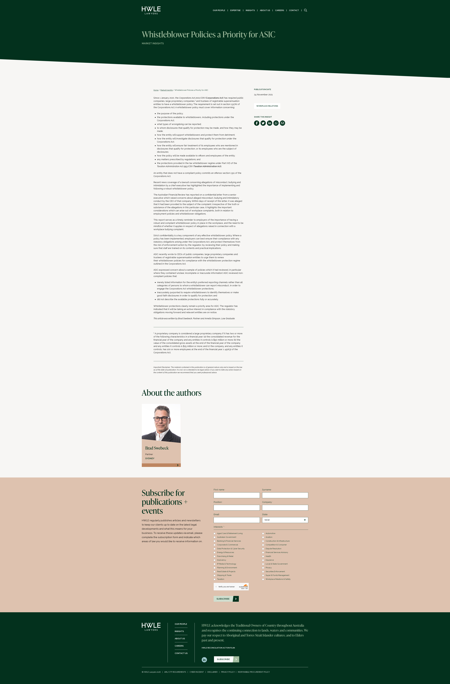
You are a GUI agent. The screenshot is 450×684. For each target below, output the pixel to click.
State (265, 514)
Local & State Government (277, 564)
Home (156, 90)
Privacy (269, 568)
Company (267, 502)
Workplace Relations (267, 106)
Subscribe (223, 659)
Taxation (220, 579)
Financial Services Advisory (277, 552)
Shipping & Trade (224, 575)
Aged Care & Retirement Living (230, 533)
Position (218, 502)
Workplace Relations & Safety (278, 579)
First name (219, 489)
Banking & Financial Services (229, 541)
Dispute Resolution (273, 549)
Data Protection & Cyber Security (231, 549)
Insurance (270, 560)
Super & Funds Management (277, 575)
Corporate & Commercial (227, 545)
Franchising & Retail (225, 556)
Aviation (269, 537)
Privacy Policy (228, 672)
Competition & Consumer (276, 545)
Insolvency (221, 560)
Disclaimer (212, 672)
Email (217, 514)
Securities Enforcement (275, 571)
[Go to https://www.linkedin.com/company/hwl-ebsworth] (204, 659)
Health (268, 556)
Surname (267, 489)
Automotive (270, 533)
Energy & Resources (225, 552)
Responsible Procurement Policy (254, 672)
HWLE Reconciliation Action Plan (218, 648)
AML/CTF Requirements (175, 672)
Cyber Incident (197, 672)
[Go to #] (305, 10)
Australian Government (226, 537)
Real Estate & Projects (226, 571)
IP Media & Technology (226, 564)
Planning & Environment (227, 568)
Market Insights (166, 90)
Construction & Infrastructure (278, 541)
